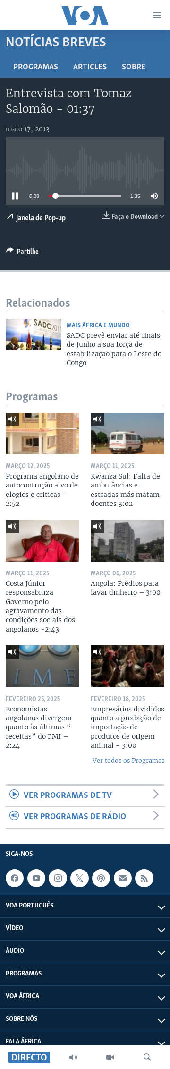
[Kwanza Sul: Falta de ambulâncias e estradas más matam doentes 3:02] (127, 433)
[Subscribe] (123, 878)
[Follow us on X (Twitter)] (79, 878)
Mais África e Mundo (98, 326)
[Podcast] (101, 878)
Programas (35, 67)
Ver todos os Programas (128, 761)
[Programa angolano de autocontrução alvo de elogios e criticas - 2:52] (42, 433)
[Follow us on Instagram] (58, 878)
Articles (90, 67)
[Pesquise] (147, 1057)
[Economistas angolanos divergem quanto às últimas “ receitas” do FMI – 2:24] (42, 666)
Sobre (133, 67)
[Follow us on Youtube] (36, 878)
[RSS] (144, 878)
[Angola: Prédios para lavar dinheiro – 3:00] (127, 541)
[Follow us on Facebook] (15, 878)
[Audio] (73, 1057)
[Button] (22, 253)
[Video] (110, 1057)
